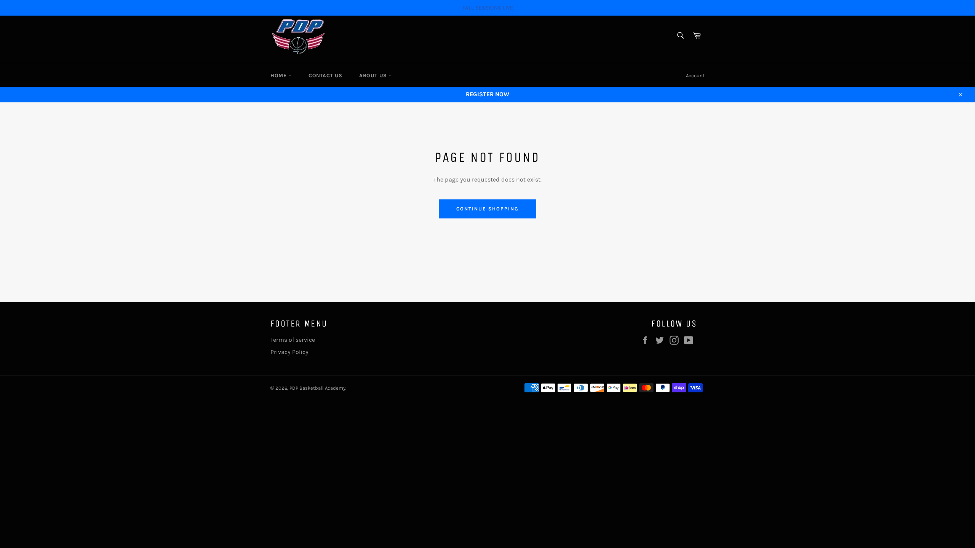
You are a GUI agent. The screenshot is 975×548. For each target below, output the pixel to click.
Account (695, 75)
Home (279, 75)
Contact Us (325, 75)
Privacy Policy (289, 351)
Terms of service (292, 339)
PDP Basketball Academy (317, 388)
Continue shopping (487, 209)
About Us (373, 75)
